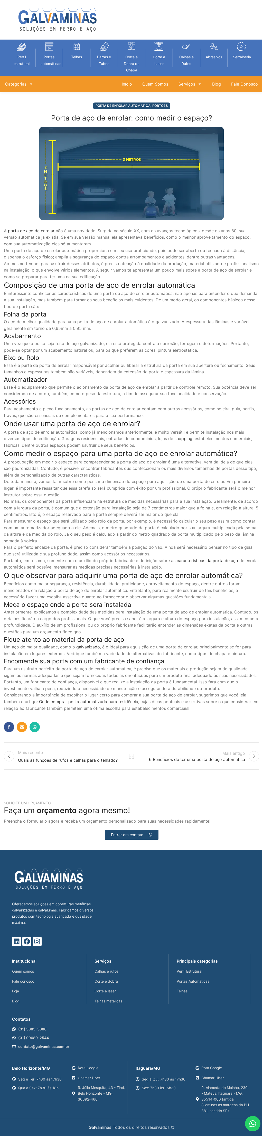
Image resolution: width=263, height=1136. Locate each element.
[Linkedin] (16, 941)
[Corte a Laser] (158, 46)
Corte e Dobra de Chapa (131, 63)
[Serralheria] (241, 46)
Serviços (187, 84)
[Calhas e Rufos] (186, 46)
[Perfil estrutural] (21, 46)
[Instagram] (37, 941)
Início (127, 84)
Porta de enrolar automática (123, 106)
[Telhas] (76, 46)
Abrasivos (214, 57)
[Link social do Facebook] (9, 727)
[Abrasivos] (213, 46)
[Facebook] (26, 941)
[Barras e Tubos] (104, 46)
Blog (216, 84)
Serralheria (242, 57)
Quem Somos (155, 84)
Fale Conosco (244, 84)
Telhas (76, 57)
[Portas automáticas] (49, 46)
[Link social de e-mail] (22, 727)
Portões (160, 106)
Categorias (15, 84)
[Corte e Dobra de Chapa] (131, 46)
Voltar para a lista (131, 756)
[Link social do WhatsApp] (35, 727)
